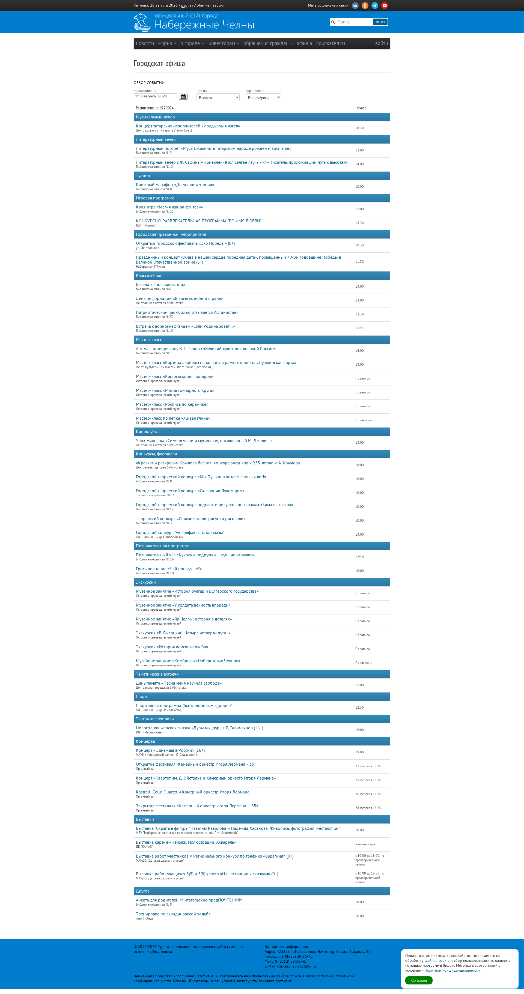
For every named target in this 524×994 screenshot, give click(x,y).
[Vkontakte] (355, 5)
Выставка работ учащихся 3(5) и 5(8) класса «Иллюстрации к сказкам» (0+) (207, 873)
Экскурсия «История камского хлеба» (172, 646)
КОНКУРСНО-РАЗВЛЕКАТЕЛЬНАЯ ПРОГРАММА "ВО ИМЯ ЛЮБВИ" (198, 221)
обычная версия (210, 5)
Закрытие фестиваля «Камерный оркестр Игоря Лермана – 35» (197, 806)
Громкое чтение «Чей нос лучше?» (169, 568)
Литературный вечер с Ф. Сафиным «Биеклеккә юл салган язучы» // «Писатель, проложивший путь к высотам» (242, 162)
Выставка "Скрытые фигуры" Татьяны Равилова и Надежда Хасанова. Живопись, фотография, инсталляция (238, 828)
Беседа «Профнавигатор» (160, 284)
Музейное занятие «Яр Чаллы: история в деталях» (184, 619)
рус (184, 5)
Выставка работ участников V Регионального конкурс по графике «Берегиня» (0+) (214, 856)
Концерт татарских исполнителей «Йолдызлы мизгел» (188, 126)
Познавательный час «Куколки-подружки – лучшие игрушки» (195, 555)
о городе (190, 43)
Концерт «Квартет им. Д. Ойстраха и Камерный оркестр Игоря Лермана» (206, 778)
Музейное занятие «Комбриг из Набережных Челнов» (188, 660)
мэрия (165, 43)
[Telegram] (375, 5)
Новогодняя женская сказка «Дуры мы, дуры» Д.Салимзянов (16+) (199, 728)
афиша (304, 43)
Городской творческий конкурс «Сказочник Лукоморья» (190, 490)
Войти (381, 43)
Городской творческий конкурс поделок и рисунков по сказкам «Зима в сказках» (214, 504)
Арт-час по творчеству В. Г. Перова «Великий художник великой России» (206, 348)
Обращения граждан (266, 43)
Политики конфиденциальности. (453, 970)
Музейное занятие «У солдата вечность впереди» (183, 605)
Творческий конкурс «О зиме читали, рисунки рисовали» (191, 518)
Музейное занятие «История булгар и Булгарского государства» (197, 591)
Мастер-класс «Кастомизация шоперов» (174, 376)
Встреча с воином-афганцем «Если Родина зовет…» (185, 326)
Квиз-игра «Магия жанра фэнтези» (169, 207)
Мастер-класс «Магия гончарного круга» (175, 390)
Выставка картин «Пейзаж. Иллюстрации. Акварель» (186, 842)
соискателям (330, 43)
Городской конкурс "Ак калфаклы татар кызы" (180, 532)
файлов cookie (437, 961)
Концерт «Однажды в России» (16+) (170, 750)
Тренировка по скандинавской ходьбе (173, 914)
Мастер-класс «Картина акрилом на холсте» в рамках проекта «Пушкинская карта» (216, 362)
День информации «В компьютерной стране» (179, 298)
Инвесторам (222, 43)
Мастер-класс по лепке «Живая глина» (173, 418)
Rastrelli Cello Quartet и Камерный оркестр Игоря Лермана (192, 792)
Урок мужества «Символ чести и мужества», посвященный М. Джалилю (204, 440)
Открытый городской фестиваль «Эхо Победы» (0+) (185, 243)
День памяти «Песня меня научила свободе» (179, 683)
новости (145, 43)
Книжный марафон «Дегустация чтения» (175, 184)
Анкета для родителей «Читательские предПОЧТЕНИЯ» (189, 900)
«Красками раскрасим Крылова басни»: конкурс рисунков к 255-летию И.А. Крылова (218, 463)
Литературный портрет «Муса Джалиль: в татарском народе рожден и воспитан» (213, 148)
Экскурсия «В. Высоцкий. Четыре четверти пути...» (183, 633)
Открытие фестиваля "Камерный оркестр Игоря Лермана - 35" (195, 764)
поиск (380, 21)
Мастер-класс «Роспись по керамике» (172, 404)
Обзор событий (149, 83)
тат (190, 5)
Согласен (419, 980)
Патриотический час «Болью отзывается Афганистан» (187, 312)
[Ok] (365, 5)
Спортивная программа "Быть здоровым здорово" (184, 705)
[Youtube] (384, 5)
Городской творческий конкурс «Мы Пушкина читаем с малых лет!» (201, 476)
